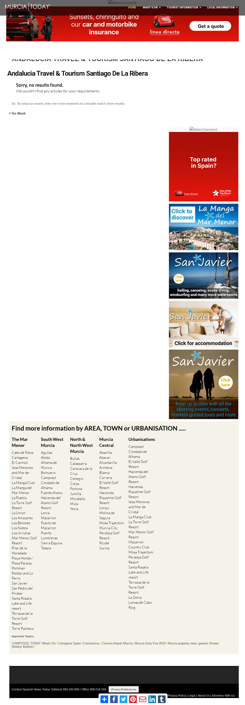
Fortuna (76, 488)
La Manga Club (23, 482)
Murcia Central (106, 442)
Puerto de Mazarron (48, 525)
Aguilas (46, 452)
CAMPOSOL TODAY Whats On (34, 643)
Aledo (45, 457)
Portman (18, 568)
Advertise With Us (223, 695)
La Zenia (135, 597)
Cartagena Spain (69, 643)
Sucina (104, 548)
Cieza (74, 483)
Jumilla (75, 493)
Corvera (105, 477)
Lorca (45, 513)
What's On (150, 7)
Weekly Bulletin (22, 646)
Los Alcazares (22, 518)
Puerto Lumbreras (49, 535)
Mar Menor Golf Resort (24, 540)
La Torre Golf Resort (22, 505)
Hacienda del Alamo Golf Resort (51, 502)
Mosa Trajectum (111, 523)
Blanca (104, 472)
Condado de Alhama (50, 485)
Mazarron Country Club (138, 544)
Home (132, 7)
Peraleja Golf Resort (109, 535)
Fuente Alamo (51, 492)
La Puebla (19, 497)
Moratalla (77, 498)
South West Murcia (52, 442)
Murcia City (108, 528)
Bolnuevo (48, 472)
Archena (105, 467)
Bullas (74, 458)
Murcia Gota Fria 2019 (150, 643)
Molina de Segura (107, 515)
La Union (18, 513)
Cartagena (20, 457)
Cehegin (76, 478)
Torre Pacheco (23, 628)
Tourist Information (182, 7)
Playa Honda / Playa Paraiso (22, 560)
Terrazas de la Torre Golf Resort (22, 618)
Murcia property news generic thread (193, 643)
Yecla (74, 508)
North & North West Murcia (81, 445)
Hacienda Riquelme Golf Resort (110, 497)
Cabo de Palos (22, 452)
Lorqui (104, 508)
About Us (204, 695)
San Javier (19, 583)
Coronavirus (91, 643)
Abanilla (105, 452)
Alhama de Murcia (49, 465)
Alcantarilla (108, 462)
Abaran (104, 457)
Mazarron (48, 518)
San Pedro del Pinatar (22, 591)
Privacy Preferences (123, 689)
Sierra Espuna (51, 543)
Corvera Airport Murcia (117, 643)
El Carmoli (20, 462)
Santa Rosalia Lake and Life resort (22, 603)
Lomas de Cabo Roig (140, 605)
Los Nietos (20, 528)
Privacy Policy (177, 695)
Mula (74, 503)
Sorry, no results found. (39, 85)
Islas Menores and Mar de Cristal (22, 472)
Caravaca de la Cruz (81, 471)
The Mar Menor (20, 442)
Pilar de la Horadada (19, 550)
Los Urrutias (21, 533)
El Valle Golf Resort (108, 485)
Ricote (104, 543)
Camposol (48, 477)
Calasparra (78, 463)
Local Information (221, 7)
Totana (46, 548)
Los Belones (21, 523)
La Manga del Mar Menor (22, 490)
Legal (191, 695)
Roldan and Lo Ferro (22, 575)
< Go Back (17, 113)
